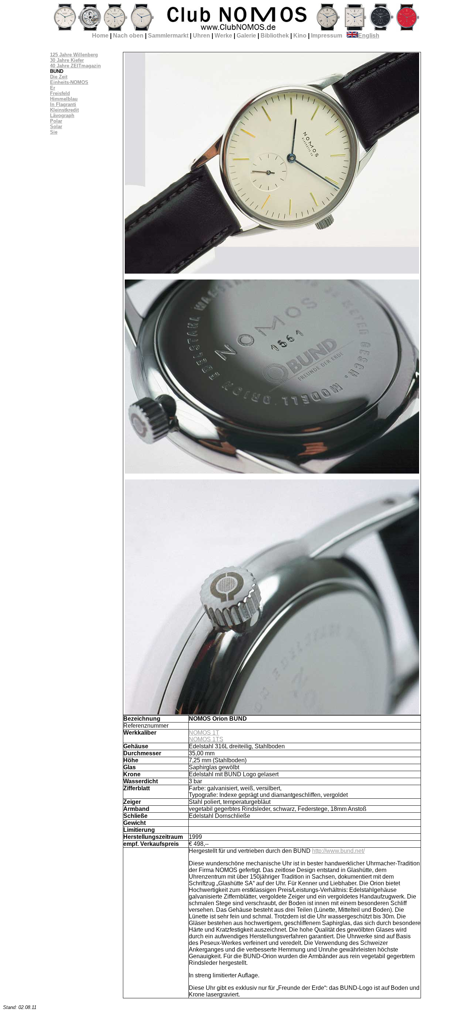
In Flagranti (63, 104)
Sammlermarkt (168, 35)
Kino (300, 35)
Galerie (246, 35)
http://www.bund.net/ (338, 851)
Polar (56, 121)
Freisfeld (60, 93)
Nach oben (128, 35)
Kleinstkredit (64, 110)
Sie (53, 132)
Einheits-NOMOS (69, 82)
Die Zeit (58, 77)
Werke (223, 35)
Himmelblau (64, 99)
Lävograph (62, 115)
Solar (56, 126)
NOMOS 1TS (206, 739)
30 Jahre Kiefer (67, 60)
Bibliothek (275, 35)
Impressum (326, 35)
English (368, 35)
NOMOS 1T (204, 733)
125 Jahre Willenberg (74, 54)
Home (100, 35)
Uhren (201, 35)
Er (52, 88)
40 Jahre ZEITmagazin (75, 65)
